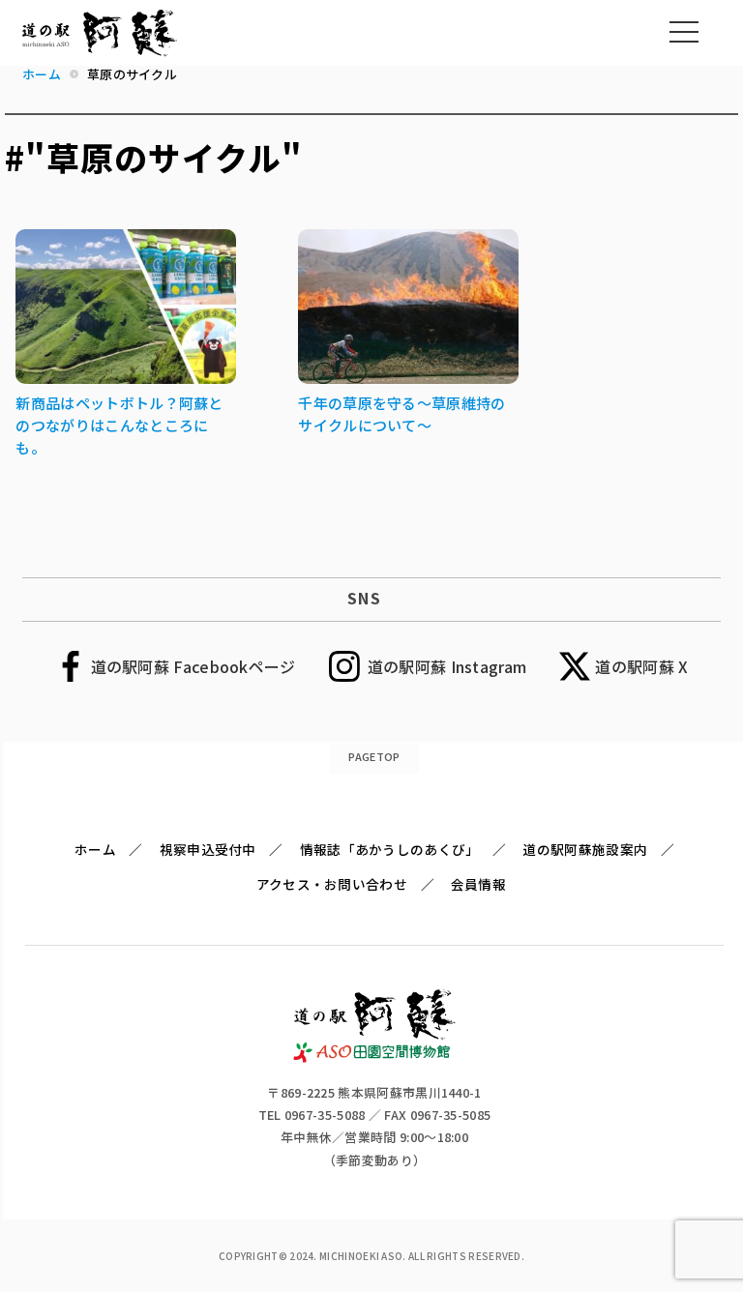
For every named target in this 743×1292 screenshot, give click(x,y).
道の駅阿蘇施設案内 (584, 849)
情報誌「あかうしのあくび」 (390, 849)
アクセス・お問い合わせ (331, 884)
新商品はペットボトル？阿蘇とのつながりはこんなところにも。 (119, 425)
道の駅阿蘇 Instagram (447, 666)
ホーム (95, 849)
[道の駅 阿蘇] (375, 1056)
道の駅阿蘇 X (641, 666)
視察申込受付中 (208, 849)
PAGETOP (374, 756)
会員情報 (478, 884)
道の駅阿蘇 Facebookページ (193, 666)
